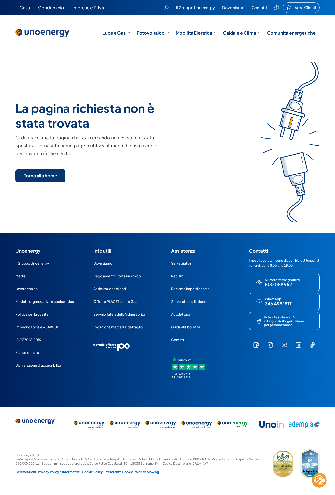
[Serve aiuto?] (277, 7)
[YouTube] (284, 344)
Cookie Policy (92, 472)
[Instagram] (270, 344)
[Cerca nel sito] (166, 7)
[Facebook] (256, 344)
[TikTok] (312, 344)
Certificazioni (25, 472)
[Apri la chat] (319, 480)
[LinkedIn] (298, 344)
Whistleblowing (147, 472)
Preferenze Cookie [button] (119, 472)
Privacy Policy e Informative (59, 472)
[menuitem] (24, 7)
